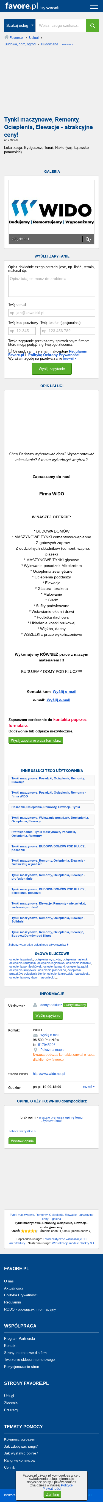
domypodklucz (51, 1005)
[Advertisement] (51, 83)
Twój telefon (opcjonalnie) (60, 322)
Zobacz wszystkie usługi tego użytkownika (37, 944)
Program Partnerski (19, 1339)
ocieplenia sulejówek (23, 970)
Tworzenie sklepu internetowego (29, 1360)
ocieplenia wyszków (48, 959)
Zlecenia (11, 1403)
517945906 (46, 1045)
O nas (9, 1281)
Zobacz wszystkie (21, 1131)
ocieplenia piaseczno (52, 970)
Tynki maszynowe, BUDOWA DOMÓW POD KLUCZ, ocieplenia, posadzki (48, 891)
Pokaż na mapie (52, 1050)
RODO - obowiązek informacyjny (30, 1309)
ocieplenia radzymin (22, 963)
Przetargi (11, 1410)
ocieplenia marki (54, 966)
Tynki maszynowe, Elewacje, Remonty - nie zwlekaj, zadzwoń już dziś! (49, 905)
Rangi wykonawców (19, 1460)
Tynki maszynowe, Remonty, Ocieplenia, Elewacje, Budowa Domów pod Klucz (48, 933)
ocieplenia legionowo (51, 963)
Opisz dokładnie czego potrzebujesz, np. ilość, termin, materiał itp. (51, 268)
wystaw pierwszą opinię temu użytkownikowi (61, 1119)
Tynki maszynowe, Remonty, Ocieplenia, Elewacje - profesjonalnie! (48, 876)
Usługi (9, 1396)
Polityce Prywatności (58, 1487)
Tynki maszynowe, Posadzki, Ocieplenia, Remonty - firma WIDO (49, 794)
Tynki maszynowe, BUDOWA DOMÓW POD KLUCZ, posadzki (48, 848)
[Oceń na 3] (29, 1231)
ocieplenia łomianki (78, 963)
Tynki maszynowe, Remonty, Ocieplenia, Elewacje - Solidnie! (48, 919)
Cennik (9, 1467)
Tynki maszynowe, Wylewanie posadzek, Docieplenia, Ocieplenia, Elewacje (50, 819)
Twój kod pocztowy (23, 322)
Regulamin (12, 1302)
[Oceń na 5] (36, 1231)
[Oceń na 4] (32, 1231)
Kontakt (10, 1346)
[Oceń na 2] (26, 1231)
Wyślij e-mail (64, 691)
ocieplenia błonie (35, 973)
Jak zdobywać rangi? (21, 1446)
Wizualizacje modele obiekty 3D (73, 1243)
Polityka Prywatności (21, 1295)
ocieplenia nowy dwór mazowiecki (31, 977)
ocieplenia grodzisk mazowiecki (68, 973)
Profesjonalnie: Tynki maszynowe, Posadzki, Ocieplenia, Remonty (44, 833)
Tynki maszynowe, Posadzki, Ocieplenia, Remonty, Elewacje (48, 780)
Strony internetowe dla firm (25, 1352)
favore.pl (38, 6)
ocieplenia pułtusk (21, 959)
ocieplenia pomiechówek (25, 966)
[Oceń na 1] (22, 1231)
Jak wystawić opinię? (21, 1453)
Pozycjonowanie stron (21, 1367)
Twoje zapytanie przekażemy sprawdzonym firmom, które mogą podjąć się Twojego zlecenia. (49, 342)
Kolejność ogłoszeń (19, 1439)
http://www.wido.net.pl (49, 1074)
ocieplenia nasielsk (75, 959)
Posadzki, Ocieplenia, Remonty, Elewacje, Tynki (46, 807)
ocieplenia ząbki (77, 966)
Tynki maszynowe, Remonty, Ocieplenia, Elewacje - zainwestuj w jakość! (48, 862)
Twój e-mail (17, 304)
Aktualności (13, 1288)
